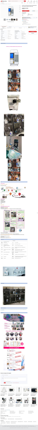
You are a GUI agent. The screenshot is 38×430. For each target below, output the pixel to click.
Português (10, 426)
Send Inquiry (32, 31)
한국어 (23, 426)
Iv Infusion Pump (25, 421)
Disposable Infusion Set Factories (14, 421)
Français (11, 426)
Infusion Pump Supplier (30, 421)
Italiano (16, 426)
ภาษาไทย (28, 426)
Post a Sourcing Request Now (16, 382)
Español (7, 426)
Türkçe (29, 426)
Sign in (36, 1)
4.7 (30, 27)
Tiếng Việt (31, 426)
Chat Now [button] (33, 33)
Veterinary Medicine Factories (20, 421)
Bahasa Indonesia (34, 426)
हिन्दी (26, 426)
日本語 (25, 426)
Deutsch (18, 426)
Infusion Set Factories (8, 421)
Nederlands (20, 426)
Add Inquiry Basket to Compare (11, 21)
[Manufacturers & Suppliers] (4, 1)
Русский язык (14, 426)
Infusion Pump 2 (34, 421)
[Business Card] (36, 29)
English (6, 426)
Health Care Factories (3, 421)
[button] (25, 27)
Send (4, 382)
